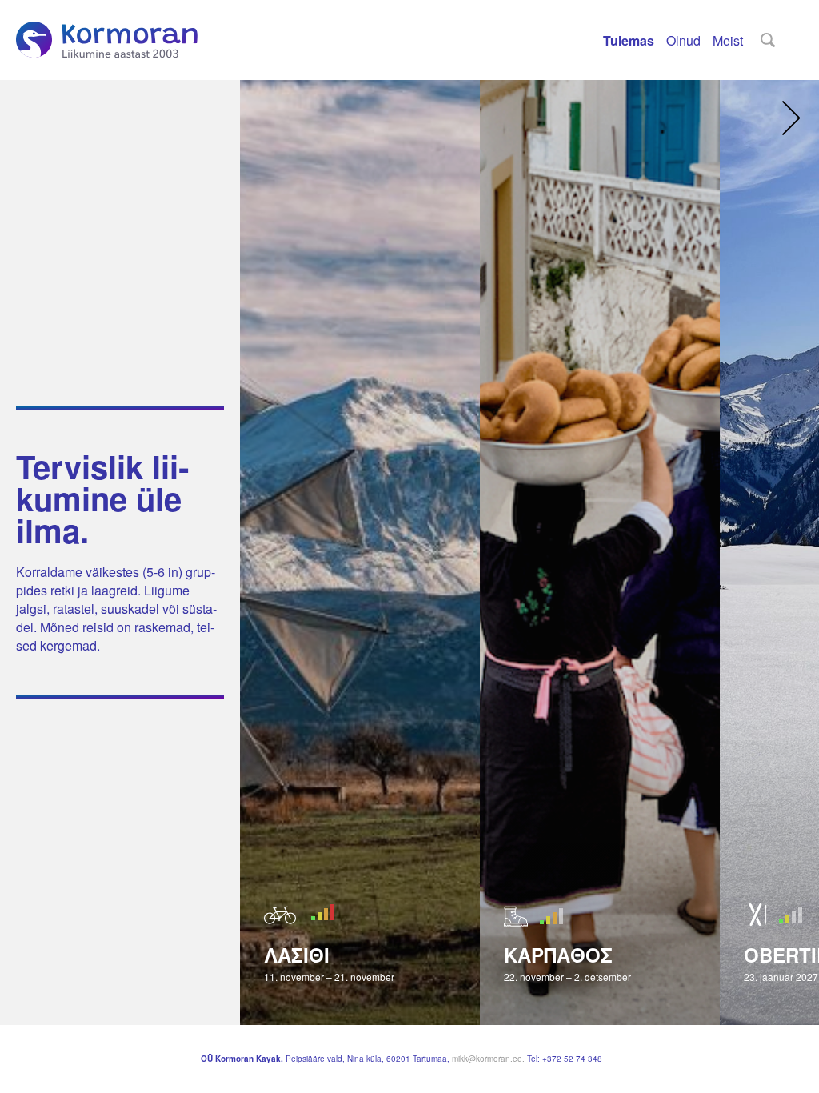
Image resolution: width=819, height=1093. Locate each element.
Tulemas (628, 40)
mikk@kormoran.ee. (489, 1058)
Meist (728, 40)
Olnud (683, 40)
